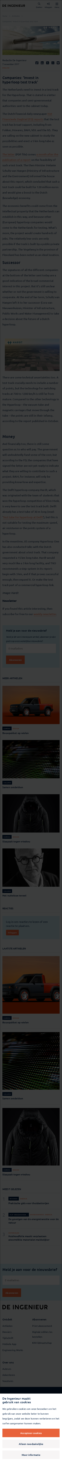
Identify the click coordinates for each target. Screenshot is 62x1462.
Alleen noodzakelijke (31, 1443)
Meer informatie (31, 1454)
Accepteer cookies (31, 1433)
